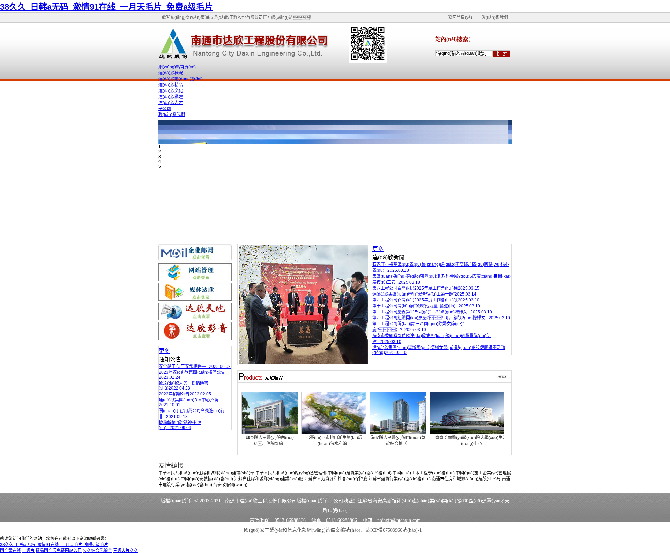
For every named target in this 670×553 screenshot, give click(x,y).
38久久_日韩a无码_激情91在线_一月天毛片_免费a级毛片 (106, 7)
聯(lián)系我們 (495, 17)
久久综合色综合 (97, 550)
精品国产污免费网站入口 (59, 550)
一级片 (28, 550)
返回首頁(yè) (460, 17)
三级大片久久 (125, 550)
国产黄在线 (10, 550)
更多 (164, 351)
